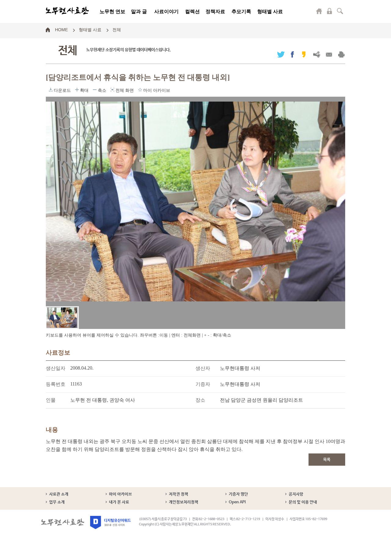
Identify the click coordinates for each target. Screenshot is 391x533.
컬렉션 (192, 11)
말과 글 (139, 11)
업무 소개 (57, 502)
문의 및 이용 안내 (303, 502)
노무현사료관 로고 (67, 10)
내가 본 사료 (119, 502)
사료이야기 (166, 11)
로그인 (329, 11)
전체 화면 (112, 89)
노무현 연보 (112, 11)
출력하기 (341, 54)
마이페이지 (319, 11)
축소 (95, 89)
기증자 (203, 384)
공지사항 (296, 494)
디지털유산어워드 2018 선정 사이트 (110, 522)
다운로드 (51, 89)
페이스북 (292, 54)
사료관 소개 (58, 494)
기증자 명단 (238, 494)
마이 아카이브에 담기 (140, 89)
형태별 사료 (270, 11)
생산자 (203, 368)
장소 (200, 400)
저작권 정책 (178, 494)
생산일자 (55, 368)
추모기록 (241, 11)
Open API (237, 502)
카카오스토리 (304, 54)
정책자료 (215, 11)
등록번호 (55, 384)
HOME (61, 29)
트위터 (281, 54)
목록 (327, 459)
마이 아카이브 (120, 494)
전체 (116, 29)
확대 (77, 89)
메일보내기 (329, 54)
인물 (51, 400)
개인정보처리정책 (183, 502)
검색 (340, 11)
